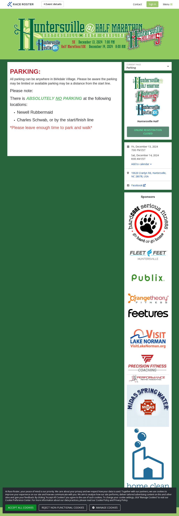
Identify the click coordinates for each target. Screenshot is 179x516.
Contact (137, 4)
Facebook (137, 185)
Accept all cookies (21, 507)
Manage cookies (106, 507)
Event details (53, 4)
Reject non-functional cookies (63, 507)
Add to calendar (140, 164)
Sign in (152, 4)
